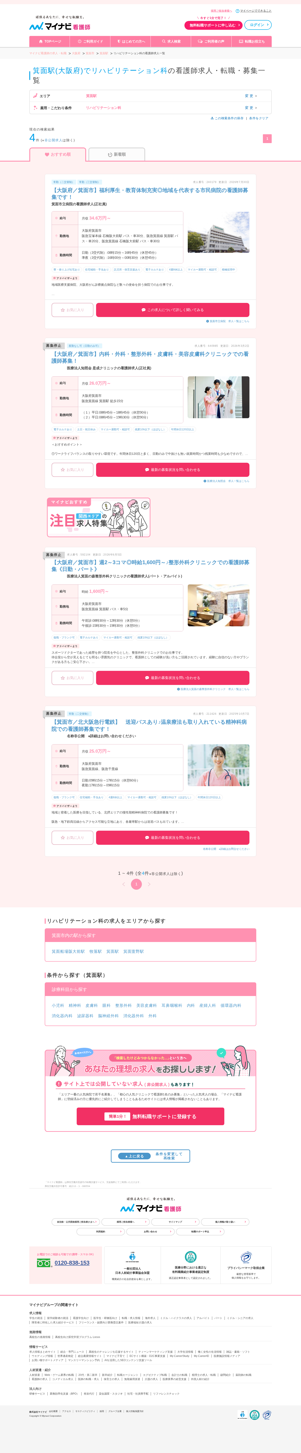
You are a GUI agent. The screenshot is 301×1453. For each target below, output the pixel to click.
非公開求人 (54, 140)
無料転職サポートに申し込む (213, 25)
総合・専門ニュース (72, 1351)
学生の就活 (36, 1318)
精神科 (75, 1005)
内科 (191, 1005)
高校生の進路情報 (39, 1337)
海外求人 (150, 1318)
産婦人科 (207, 1005)
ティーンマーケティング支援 (155, 1351)
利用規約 (100, 1231)
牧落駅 (95, 951)
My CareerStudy (179, 1356)
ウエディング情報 (42, 1356)
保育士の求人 (112, 1379)
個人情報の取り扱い (225, 1222)
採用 (102, 1411)
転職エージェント (127, 1375)
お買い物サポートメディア (47, 1360)
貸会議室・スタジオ (111, 1393)
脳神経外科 (108, 1016)
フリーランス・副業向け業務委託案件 (101, 1322)
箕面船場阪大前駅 (68, 951)
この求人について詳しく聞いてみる (175, 310)
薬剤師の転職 (243, 1375)
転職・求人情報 (131, 1318)
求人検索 (174, 41)
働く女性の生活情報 (210, 1351)
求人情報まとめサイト (42, 1351)
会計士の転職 (179, 1375)
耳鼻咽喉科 (172, 1005)
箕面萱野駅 (133, 951)
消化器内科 (62, 1016)
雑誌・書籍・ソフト (238, 1351)
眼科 (106, 1005)
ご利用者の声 (214, 41)
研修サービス (37, 1393)
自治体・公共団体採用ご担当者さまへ (76, 1222)
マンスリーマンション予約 (84, 1360)
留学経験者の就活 (57, 1318)
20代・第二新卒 (87, 1375)
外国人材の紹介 (200, 1379)
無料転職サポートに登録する (153, 1116)
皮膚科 (91, 1005)
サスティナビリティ (85, 1411)
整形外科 (123, 1005)
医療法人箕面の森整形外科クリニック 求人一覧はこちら (215, 689)
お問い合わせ (150, 1231)
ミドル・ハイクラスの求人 (176, 1318)
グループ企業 (115, 1411)
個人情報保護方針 (135, 1411)
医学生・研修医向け (105, 1318)
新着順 (120, 154)
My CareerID (201, 1356)
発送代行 (89, 1393)
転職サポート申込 (200, 1231)
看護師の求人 (40, 1379)
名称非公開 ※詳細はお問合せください (226, 849)
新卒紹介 (107, 1375)
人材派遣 (34, 1375)
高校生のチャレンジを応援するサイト (111, 1351)
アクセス (66, 1411)
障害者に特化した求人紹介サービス (53, 1322)
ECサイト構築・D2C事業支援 (147, 1356)
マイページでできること (256, 10)
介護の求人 (151, 1379)
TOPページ (53, 41)
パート (218, 1318)
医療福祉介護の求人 (140, 1322)
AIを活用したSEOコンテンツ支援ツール (128, 1360)
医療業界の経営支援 (174, 1379)
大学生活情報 (185, 1351)
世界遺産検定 (65, 1356)
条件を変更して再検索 (154, 1156)
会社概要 (53, 1411)
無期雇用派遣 (132, 1379)
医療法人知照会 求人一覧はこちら (228, 481)
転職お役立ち (255, 41)
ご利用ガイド (93, 41)
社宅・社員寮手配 (138, 1393)
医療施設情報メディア (227, 1356)
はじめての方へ (133, 41)
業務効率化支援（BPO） (64, 1393)
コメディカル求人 (62, 1379)
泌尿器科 (85, 1016)
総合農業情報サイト (90, 1356)
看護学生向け (81, 1318)
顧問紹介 (225, 1375)
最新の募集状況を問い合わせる (175, 470)
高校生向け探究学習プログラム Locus (77, 1337)
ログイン (257, 25)
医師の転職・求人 (88, 1379)
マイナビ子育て (115, 1356)
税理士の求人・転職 (204, 1375)
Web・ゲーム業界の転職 (59, 1375)
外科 (153, 1016)
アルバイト (203, 1318)
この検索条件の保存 (229, 118)
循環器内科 (231, 1005)
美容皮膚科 (146, 1005)
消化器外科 (133, 1016)
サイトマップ (175, 1222)
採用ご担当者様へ (221, 10)
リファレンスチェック (166, 1393)
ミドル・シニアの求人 (240, 1318)
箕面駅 (112, 951)
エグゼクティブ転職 (155, 1375)
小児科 (58, 1005)
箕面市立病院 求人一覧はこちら (229, 321)
